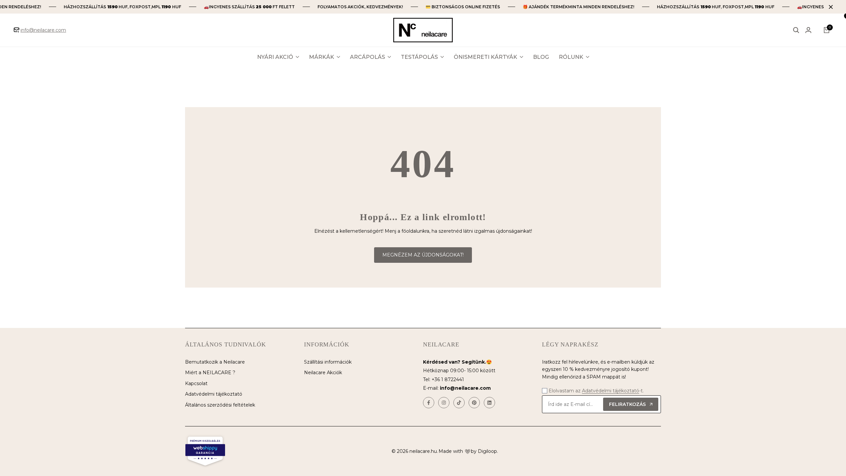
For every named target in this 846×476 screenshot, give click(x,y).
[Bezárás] (829, 7)
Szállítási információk (328, 362)
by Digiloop (484, 451)
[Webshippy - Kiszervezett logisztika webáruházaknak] (205, 451)
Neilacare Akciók (323, 373)
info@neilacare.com (43, 30)
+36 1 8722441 (448, 379)
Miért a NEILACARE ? (210, 373)
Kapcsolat (196, 383)
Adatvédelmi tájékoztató (213, 394)
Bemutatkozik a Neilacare (215, 362)
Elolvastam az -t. (596, 391)
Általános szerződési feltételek (220, 405)
